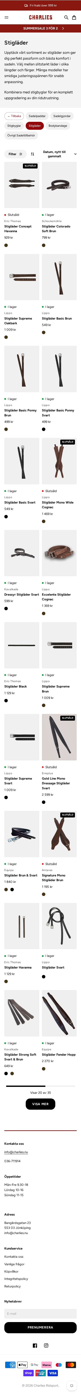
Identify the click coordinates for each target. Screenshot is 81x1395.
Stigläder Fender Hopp (59, 1055)
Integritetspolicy (16, 1279)
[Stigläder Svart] (59, 926)
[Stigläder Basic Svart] (21, 461)
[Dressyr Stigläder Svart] (21, 553)
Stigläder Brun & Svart (20, 875)
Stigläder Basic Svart (19, 502)
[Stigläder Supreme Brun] (59, 645)
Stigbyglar (14, 126)
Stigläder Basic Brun (57, 318)
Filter (12, 154)
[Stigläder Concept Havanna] (21, 185)
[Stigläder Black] (21, 645)
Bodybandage (58, 126)
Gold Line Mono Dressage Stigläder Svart (56, 783)
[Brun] (6, 245)
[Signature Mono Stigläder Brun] (59, 834)
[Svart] (44, 429)
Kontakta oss (13, 1257)
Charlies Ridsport (46, 1385)
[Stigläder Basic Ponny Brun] (21, 369)
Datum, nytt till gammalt (54, 154)
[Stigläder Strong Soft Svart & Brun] (21, 1013)
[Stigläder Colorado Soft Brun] (59, 185)
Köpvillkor (11, 1271)
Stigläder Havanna (18, 967)
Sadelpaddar (37, 116)
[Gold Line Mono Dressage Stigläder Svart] (59, 737)
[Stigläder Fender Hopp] (59, 1013)
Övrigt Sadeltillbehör (21, 135)
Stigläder (35, 126)
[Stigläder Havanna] (21, 926)
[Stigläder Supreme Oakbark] (21, 277)
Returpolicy (12, 1286)
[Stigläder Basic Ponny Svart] (59, 369)
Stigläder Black (15, 686)
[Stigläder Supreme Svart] (21, 737)
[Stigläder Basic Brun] (59, 277)
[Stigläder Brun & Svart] (21, 834)
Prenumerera (40, 1327)
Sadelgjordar (62, 116)
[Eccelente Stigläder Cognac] (59, 553)
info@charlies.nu (16, 1152)
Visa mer (40, 1104)
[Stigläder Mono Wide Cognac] (59, 461)
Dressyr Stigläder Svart (21, 594)
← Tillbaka (14, 116)
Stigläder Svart (53, 967)
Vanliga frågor (14, 1264)
